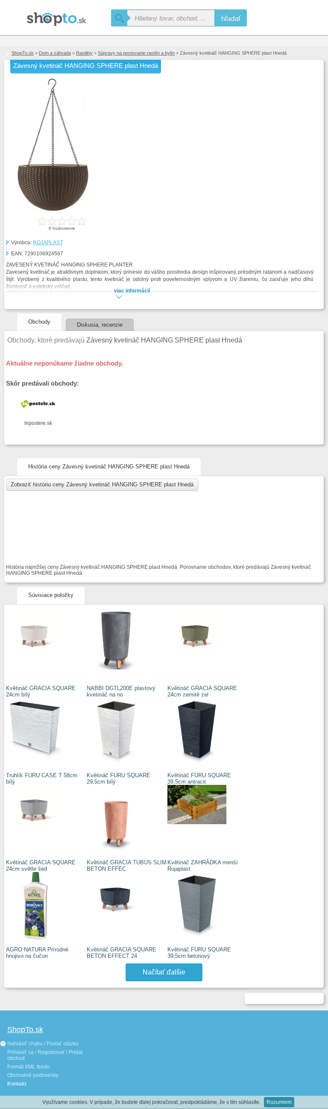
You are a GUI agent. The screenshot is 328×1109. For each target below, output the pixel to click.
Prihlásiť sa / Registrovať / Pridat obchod (44, 1055)
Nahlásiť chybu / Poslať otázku (42, 1044)
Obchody (39, 322)
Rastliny (84, 53)
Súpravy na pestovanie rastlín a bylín (136, 53)
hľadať (230, 17)
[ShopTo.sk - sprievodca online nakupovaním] (55, 16)
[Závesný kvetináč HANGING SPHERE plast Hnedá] (53, 209)
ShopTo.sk (23, 53)
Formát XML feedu (28, 1067)
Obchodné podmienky (33, 1075)
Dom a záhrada (55, 53)
